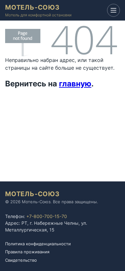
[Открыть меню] (113, 10)
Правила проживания (27, 251)
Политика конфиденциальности (38, 243)
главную (75, 83)
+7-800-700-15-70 (46, 216)
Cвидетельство (21, 260)
